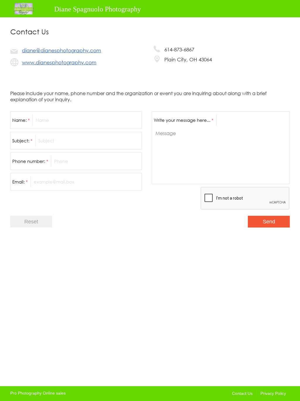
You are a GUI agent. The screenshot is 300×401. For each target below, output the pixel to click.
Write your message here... (183, 120)
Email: (20, 182)
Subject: (22, 141)
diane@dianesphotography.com (61, 50)
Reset (31, 222)
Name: (21, 120)
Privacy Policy (273, 393)
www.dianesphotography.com (59, 62)
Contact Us (242, 393)
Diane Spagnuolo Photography (97, 9)
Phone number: (30, 161)
